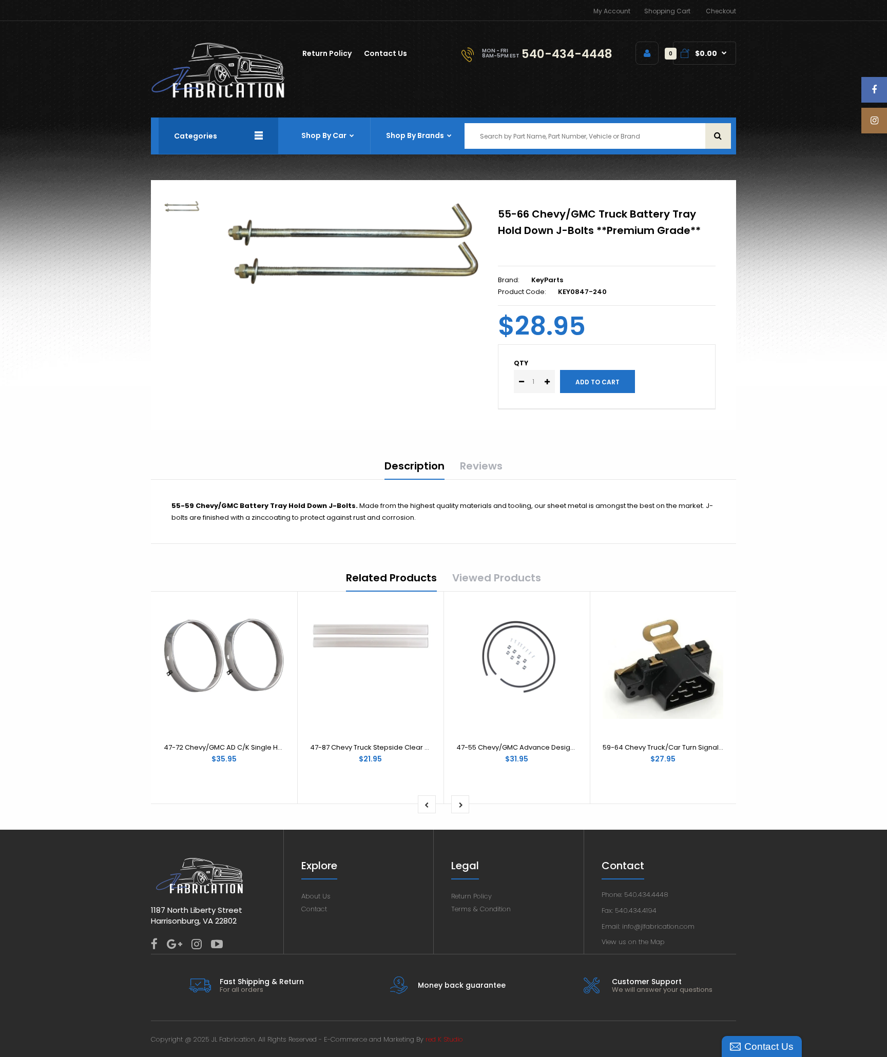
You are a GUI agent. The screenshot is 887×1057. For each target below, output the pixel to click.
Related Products (391, 578)
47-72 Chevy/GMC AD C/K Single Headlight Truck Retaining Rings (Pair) (281, 747)
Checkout (721, 11)
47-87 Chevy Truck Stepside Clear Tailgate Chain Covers (404, 747)
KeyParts (547, 280)
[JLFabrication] (218, 96)
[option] (353, 244)
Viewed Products (496, 578)
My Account (611, 11)
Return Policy (471, 896)
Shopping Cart (667, 11)
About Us (316, 896)
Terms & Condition (481, 909)
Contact (314, 909)
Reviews (481, 466)
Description (414, 466)
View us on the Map (633, 942)
